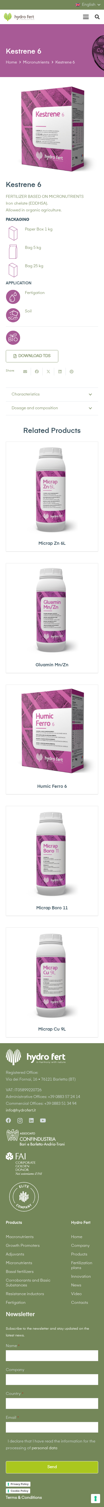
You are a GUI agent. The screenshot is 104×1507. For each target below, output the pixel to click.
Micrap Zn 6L (52, 543)
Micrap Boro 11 (52, 908)
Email (12, 1418)
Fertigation (16, 1303)
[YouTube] (43, 1120)
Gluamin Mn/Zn (52, 665)
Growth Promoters (23, 1246)
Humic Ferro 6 (52, 786)
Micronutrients (19, 1263)
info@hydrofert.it (21, 1110)
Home (76, 1237)
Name (12, 1346)
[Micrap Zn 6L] (52, 488)
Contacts (79, 1303)
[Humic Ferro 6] (52, 731)
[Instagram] (19, 1121)
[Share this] (37, 371)
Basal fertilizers (20, 1272)
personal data (44, 1448)
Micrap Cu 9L (52, 1029)
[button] (88, 5)
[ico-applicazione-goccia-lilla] (13, 297)
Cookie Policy (19, 1491)
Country (14, 1394)
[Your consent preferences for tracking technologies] (95, 1498)
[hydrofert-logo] (19, 17)
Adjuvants (15, 1254)
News (76, 1285)
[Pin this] (71, 371)
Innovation (81, 1277)
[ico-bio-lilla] (13, 337)
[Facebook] (8, 1120)
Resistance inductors (25, 1294)
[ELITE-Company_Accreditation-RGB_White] (24, 1197)
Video (76, 1294)
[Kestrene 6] (52, 86)
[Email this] (25, 371)
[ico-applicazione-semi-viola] (13, 315)
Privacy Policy (20, 1484)
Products (79, 1254)
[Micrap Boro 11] (52, 852)
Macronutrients (20, 1237)
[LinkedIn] (31, 1120)
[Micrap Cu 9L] (52, 973)
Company (80, 1246)
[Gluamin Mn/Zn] (52, 609)
